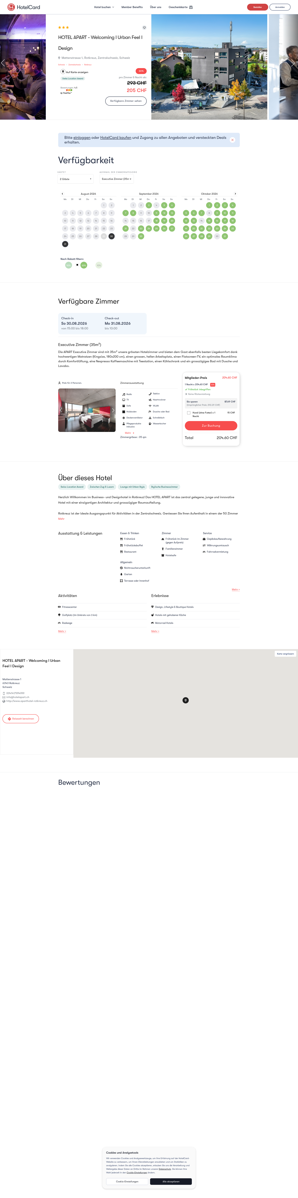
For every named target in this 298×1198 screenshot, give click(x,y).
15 (209, 221)
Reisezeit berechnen (20, 719)
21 (126, 228)
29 (104, 236)
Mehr (128, 432)
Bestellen (257, 7)
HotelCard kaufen (115, 137)
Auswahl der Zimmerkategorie (118, 172)
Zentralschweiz (74, 65)
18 (157, 221)
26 (164, 228)
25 (156, 228)
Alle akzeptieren (171, 1181)
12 (164, 213)
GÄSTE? (61, 172)
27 (172, 228)
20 (172, 221)
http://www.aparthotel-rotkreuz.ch (26, 701)
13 (172, 213)
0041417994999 (15, 693)
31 (65, 244)
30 (111, 236)
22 (209, 228)
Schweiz (61, 65)
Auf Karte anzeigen (74, 72)
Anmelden (280, 7)
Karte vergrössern (285, 654)
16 (217, 221)
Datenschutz (165, 1169)
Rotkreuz (87, 65)
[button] (117, 179)
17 (225, 221)
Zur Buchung (211, 425)
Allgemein (126, 562)
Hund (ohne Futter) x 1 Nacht (204, 414)
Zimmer (166, 533)
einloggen (81, 137)
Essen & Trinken (129, 533)
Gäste (64, 179)
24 (149, 228)
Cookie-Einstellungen (137, 1172)
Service (207, 533)
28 (201, 236)
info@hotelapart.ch (17, 697)
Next (291, 62)
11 (156, 213)
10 (225, 213)
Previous (4, 62)
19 (164, 221)
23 (141, 228)
